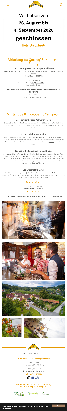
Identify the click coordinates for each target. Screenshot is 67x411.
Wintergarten (21, 154)
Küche (10, 137)
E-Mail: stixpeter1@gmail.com (33, 188)
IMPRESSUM (27, 354)
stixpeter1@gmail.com (36, 371)
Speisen (51, 142)
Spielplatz (24, 156)
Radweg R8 (36, 163)
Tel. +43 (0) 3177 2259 (33, 192)
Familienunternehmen (28, 123)
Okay (58, 406)
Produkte (37, 137)
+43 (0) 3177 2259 (37, 83)
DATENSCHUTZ (38, 354)
